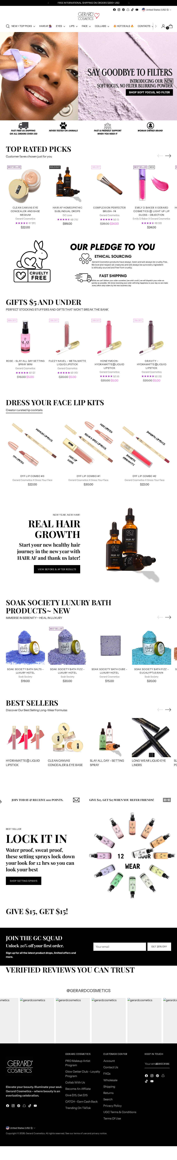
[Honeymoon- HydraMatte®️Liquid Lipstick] (109, 336)
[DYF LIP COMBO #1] (88, 445)
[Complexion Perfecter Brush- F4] (109, 183)
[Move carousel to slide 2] (90, 113)
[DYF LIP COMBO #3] (32, 445)
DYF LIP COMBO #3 (32, 476)
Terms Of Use (112, 1118)
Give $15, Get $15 (76, 1095)
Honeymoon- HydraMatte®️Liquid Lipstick (109, 364)
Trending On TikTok (78, 1108)
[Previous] (48, 3)
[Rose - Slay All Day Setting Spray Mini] (25, 336)
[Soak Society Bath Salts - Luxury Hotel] (25, 645)
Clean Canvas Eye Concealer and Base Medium (25, 211)
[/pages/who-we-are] (88, 129)
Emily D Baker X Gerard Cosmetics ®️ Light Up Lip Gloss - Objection (151, 211)
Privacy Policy (112, 1105)
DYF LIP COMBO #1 (88, 476)
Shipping (109, 1086)
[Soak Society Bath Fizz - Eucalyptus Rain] (151, 645)
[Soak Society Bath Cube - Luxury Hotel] (109, 645)
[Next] (129, 3)
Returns (108, 1093)
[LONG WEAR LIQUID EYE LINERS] (151, 737)
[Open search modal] (7, 26)
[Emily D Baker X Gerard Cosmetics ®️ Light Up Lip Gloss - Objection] (151, 183)
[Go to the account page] (162, 26)
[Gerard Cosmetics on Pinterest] (123, 9)
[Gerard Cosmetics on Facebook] (114, 9)
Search (108, 1099)
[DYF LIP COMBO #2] (144, 445)
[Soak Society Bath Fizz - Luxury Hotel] (67, 645)
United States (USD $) (157, 9)
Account (109, 1061)
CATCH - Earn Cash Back (81, 1101)
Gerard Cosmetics (35, 1133)
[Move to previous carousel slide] (80, 112)
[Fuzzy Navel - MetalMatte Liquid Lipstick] (67, 336)
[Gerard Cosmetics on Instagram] (118, 9)
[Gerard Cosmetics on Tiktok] (132, 9)
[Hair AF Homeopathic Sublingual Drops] (67, 183)
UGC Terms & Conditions (119, 1112)
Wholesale (110, 1080)
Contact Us (110, 1067)
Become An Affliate (78, 1089)
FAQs (106, 1073)
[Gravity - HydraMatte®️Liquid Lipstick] (151, 336)
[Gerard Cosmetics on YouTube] (136, 9)
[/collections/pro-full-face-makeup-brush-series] (88, 76)
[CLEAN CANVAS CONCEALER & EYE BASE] (67, 737)
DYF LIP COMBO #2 (144, 476)
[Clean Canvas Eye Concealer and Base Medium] (25, 183)
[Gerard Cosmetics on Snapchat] (127, 9)
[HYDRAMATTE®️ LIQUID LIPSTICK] (25, 737)
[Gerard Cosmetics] (88, 16)
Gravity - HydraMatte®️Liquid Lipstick (151, 364)
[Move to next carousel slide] (96, 112)
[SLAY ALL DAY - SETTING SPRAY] (109, 737)
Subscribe (163, 1063)
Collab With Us (75, 1082)
